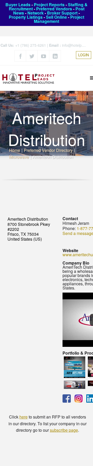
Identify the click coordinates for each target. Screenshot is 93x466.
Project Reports (49, 5)
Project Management (59, 19)
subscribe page (64, 430)
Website (70, 250)
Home (14, 150)
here (23, 417)
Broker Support (62, 13)
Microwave (19, 157)
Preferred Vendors (54, 9)
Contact (70, 218)
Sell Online (56, 17)
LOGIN (83, 55)
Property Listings (26, 17)
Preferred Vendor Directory (48, 150)
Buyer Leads (17, 5)
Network (35, 13)
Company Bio (76, 263)
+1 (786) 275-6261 (30, 45)
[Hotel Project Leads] (28, 78)
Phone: (69, 228)
